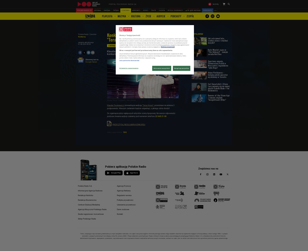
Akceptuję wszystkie (181, 68)
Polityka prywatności (168, 47)
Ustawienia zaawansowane (128, 68)
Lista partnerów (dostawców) (129, 60)
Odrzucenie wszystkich (162, 68)
